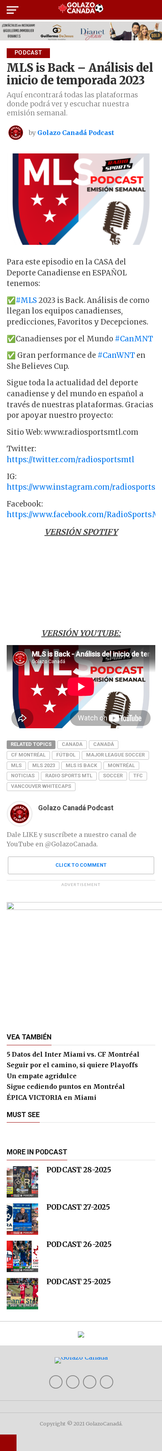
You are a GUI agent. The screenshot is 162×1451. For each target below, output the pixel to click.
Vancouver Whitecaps (41, 786)
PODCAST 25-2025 (78, 1281)
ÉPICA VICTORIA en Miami (51, 1097)
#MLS (26, 300)
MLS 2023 (43, 765)
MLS (16, 765)
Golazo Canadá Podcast (75, 133)
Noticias (23, 775)
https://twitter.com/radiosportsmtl (70, 459)
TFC (138, 775)
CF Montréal (28, 755)
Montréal (121, 765)
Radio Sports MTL (68, 775)
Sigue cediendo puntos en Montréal (66, 1086)
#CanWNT (116, 355)
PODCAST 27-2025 (78, 1207)
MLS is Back (81, 765)
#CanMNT (134, 338)
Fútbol (65, 755)
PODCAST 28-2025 (78, 1169)
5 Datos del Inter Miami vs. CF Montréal (73, 1054)
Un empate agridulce (42, 1076)
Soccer (113, 775)
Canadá (103, 744)
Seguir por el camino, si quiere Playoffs (72, 1065)
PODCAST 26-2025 (78, 1244)
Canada (72, 744)
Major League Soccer (115, 755)
